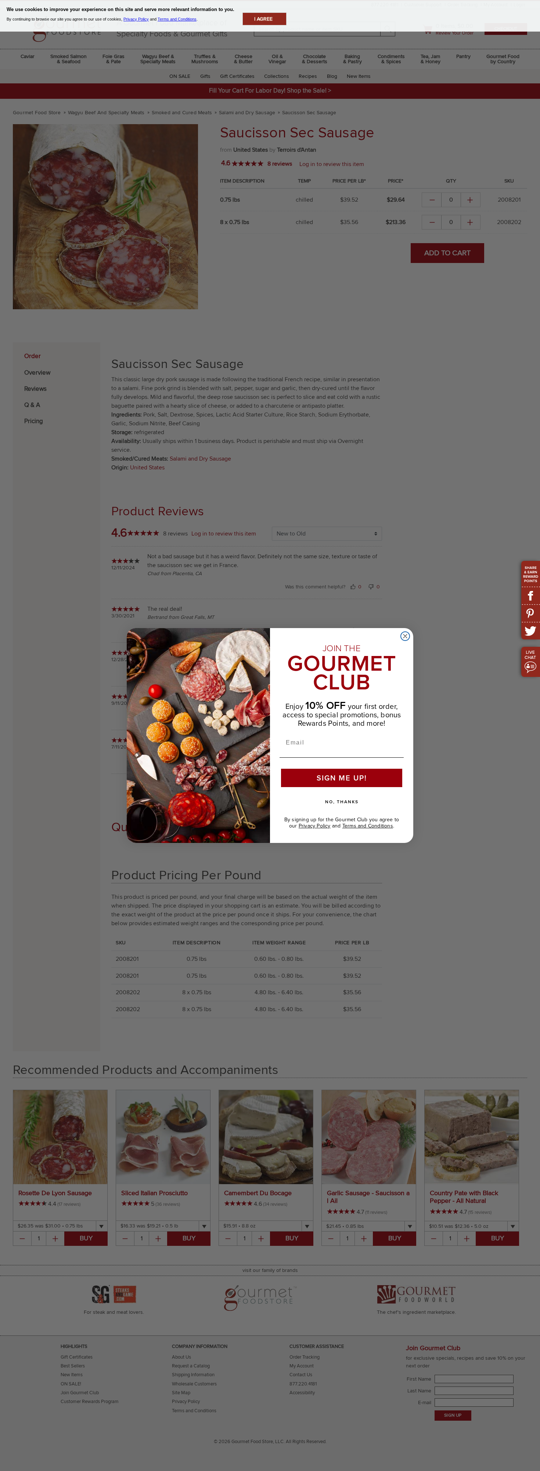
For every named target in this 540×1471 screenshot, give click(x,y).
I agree (263, 19)
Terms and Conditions (367, 826)
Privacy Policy (315, 826)
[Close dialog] (405, 636)
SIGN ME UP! (342, 777)
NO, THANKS (342, 801)
